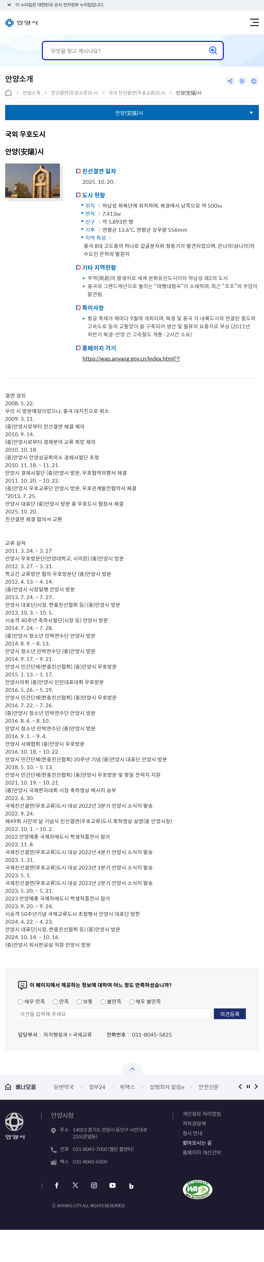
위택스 (127, 1087)
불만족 (113, 1001)
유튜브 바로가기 (112, 1186)
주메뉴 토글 (254, 22)
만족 (63, 1001)
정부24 (97, 1087)
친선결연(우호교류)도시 (74, 92)
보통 (87, 1001)
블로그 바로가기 (131, 1186)
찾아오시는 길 (197, 1142)
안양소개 (31, 92)
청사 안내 (193, 1133)
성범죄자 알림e (167, 1087)
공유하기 (230, 81)
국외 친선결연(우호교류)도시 (136, 92)
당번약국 (64, 1087)
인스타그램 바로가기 (94, 1186)
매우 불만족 (147, 1001)
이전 (240, 1087)
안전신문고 (211, 1087)
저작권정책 (194, 1123)
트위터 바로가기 (75, 1186)
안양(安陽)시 (188, 92)
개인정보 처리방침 (202, 1113)
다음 (256, 1087)
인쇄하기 (254, 81)
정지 (248, 1087)
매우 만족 (34, 1001)
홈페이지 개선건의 (202, 1152)
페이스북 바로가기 (56, 1186)
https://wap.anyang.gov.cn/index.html (128, 358)
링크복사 (242, 81)
